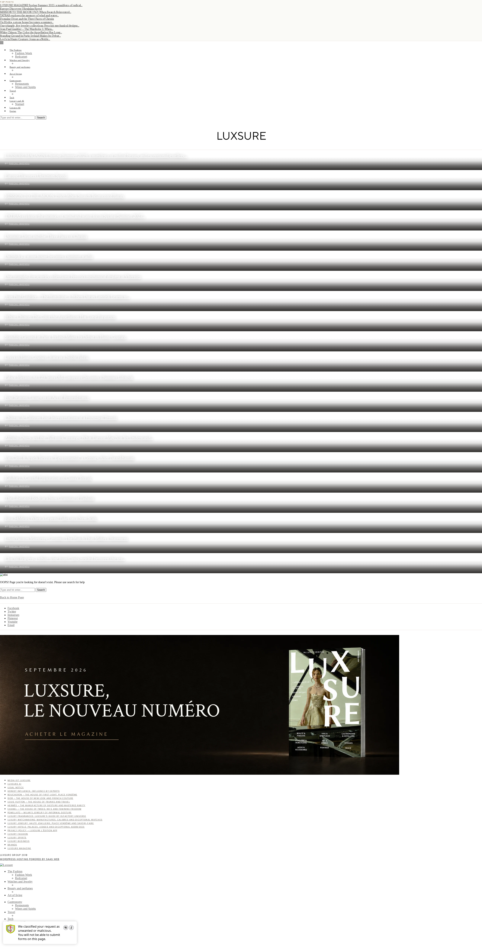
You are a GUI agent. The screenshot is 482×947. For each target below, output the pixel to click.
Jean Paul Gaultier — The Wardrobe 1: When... (26, 29)
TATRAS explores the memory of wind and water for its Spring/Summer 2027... (75, 216)
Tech (12, 97)
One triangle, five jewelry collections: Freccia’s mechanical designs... (39, 26)
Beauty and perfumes (20, 67)
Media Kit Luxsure (19, 780)
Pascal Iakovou (19, 163)
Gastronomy (15, 80)
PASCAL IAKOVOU (19, 203)
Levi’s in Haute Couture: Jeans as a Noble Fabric (47, 357)
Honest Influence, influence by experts (34, 791)
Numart (19, 104)
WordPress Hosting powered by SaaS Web (29, 859)
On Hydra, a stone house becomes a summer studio (49, 257)
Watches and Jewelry (20, 60)
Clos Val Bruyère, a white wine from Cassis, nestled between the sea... (65, 559)
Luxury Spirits (17, 837)
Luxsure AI (15, 108)
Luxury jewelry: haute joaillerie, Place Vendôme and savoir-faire (51, 823)
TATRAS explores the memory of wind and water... (29, 15)
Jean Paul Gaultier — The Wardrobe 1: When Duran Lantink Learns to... (67, 297)
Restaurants (22, 83)
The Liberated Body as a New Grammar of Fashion (49, 498)
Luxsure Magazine (19, 848)
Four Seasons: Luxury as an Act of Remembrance (47, 398)
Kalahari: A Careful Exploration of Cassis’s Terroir (48, 478)
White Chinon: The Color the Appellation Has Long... (31, 32)
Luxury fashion (18, 834)
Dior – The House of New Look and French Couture (40, 798)
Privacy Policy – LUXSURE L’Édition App (32, 830)
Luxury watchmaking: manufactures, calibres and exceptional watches (55, 819)
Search (41, 117)
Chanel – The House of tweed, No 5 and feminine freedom (44, 809)
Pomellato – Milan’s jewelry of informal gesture (40, 812)
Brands (12, 844)
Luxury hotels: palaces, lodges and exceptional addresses (46, 827)
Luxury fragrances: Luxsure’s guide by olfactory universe (47, 816)
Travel (13, 91)
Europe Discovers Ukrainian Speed (21, 9)
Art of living (16, 74)
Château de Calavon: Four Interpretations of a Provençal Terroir (61, 418)
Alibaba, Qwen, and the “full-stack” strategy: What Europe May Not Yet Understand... (79, 438)
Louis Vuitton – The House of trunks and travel (39, 801)
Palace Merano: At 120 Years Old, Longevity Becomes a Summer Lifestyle (69, 377)
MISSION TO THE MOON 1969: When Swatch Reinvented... (35, 12)
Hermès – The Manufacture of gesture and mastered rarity (46, 805)
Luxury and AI (17, 101)
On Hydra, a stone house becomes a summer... (26, 22)
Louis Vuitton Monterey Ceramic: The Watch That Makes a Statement (66, 539)
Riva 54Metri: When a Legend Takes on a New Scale (51, 519)
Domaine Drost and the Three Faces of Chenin (27, 19)
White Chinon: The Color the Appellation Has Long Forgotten (60, 317)
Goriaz (13, 111)
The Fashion (16, 50)
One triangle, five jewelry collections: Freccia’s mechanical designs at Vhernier (73, 277)
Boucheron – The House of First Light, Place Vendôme (42, 794)
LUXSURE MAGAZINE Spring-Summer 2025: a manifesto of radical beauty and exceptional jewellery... (96, 156)
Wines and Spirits (25, 87)
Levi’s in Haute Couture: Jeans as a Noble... (25, 39)
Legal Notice (16, 787)
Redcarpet (21, 56)
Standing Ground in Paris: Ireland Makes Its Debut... (30, 36)
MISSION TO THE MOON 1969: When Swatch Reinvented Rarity (64, 196)
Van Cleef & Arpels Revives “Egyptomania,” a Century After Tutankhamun (69, 458)
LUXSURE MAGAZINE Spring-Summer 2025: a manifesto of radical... (41, 5)
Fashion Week (23, 53)
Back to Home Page (12, 597)
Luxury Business (19, 841)
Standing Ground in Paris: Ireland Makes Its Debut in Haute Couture (65, 337)
